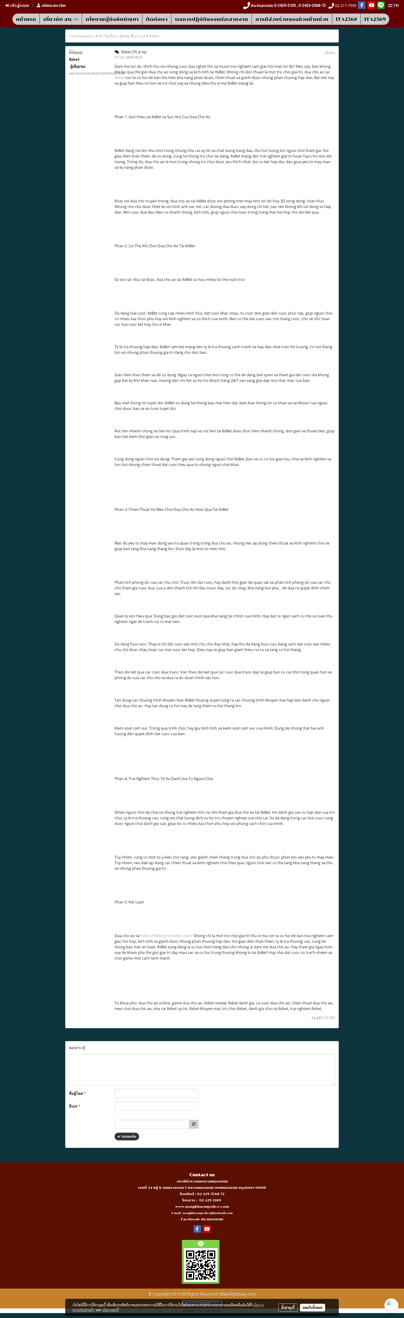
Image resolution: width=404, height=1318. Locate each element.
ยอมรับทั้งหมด (312, 1307)
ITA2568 (346, 19)
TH (396, 5)
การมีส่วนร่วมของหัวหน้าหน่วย (291, 19)
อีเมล (74, 1106)
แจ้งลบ (329, 52)
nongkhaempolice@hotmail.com (208, 1213)
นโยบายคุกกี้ (110, 1310)
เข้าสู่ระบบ (19, 5)
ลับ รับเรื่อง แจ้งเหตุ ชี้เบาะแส (122, 36)
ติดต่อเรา (157, 19)
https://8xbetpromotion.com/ (167, 935)
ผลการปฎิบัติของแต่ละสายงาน (211, 19)
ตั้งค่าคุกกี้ (288, 1307)
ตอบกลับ (128, 1137)
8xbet (154, 36)
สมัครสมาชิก (53, 5)
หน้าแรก (26, 19)
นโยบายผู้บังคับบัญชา (112, 19)
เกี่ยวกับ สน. (58, 19)
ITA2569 (375, 19)
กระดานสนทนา (82, 36)
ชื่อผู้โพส (77, 1093)
